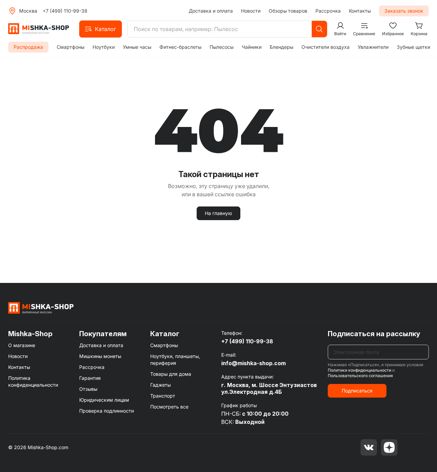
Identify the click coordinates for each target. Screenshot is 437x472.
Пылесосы (222, 47)
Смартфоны (70, 47)
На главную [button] (218, 213)
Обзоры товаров (288, 11)
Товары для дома (170, 374)
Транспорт (162, 396)
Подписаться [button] (357, 391)
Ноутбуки (104, 47)
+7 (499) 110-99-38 (65, 11)
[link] (41, 307)
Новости (250, 11)
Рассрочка (328, 11)
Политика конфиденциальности (33, 381)
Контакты (360, 11)
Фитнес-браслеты (180, 47)
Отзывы (88, 389)
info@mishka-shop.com (253, 363)
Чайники (252, 47)
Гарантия (90, 378)
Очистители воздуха (325, 47)
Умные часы (137, 47)
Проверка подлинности (106, 411)
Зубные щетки (413, 47)
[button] (100, 29)
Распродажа (28, 47)
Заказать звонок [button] (403, 11)
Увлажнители (373, 47)
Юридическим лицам (104, 400)
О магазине (21, 345)
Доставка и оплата (211, 11)
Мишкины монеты (100, 356)
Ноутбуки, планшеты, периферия (175, 359)
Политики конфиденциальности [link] (359, 370)
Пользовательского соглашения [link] (360, 375)
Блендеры (281, 47)
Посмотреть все (169, 407)
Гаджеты (160, 385)
